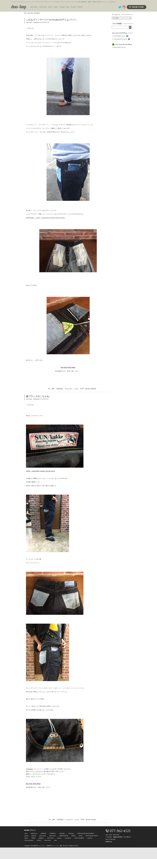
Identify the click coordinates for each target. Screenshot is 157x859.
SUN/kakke (59, 388)
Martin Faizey (52, 835)
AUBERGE (43, 833)
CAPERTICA (52, 833)
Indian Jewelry (42, 835)
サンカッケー (68, 388)
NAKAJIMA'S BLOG (119, 36)
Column (62, 7)
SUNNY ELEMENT (79, 838)
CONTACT (80, 7)
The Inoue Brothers (28, 840)
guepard (26, 835)
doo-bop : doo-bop (91, 819)
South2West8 (68, 838)
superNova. (90, 838)
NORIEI (33, 838)
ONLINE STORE (138, 7)
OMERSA (41, 838)
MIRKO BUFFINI (63, 835)
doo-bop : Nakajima (34, 13)
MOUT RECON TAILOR (92, 835)
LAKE (52, 388)
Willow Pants (47, 840)
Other (55, 840)
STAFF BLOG (43, 7)
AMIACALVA (34, 833)
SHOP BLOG (34, 7)
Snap (67, 7)
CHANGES (62, 833)
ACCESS (73, 7)
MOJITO (73, 835)
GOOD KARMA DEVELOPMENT (85, 833)
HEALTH (33, 835)
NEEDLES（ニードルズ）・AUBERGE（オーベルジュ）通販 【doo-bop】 (50, 845)
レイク (76, 388)
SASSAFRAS (50, 838)
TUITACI (39, 840)
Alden (25, 833)
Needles (26, 838)
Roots (50, 7)
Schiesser (59, 838)
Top (25, 13)
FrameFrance (71, 833)
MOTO (80, 835)
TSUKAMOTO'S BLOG (120, 39)
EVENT (56, 7)
